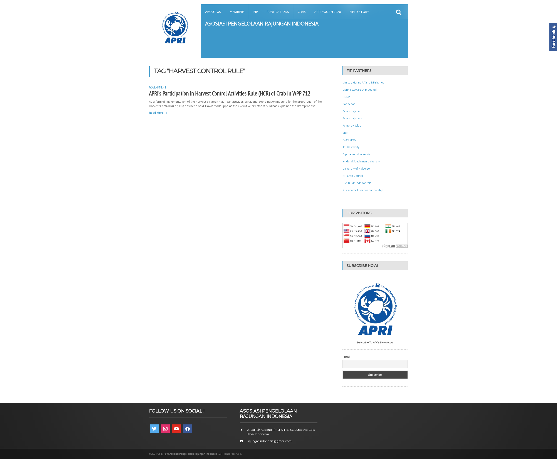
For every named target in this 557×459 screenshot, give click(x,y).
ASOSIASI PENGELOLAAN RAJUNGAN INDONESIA (262, 23)
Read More (156, 112)
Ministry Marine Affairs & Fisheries (363, 82)
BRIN (345, 133)
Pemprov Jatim (351, 111)
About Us (213, 12)
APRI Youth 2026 (327, 12)
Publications (278, 12)
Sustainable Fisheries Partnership (362, 190)
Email (346, 357)
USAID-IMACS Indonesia (356, 183)
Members (237, 12)
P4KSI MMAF (349, 140)
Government (157, 87)
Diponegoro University (356, 154)
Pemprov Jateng (352, 118)
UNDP (346, 97)
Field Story (359, 12)
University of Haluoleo (356, 168)
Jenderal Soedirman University (361, 161)
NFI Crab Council (352, 176)
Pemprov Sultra (351, 125)
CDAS (302, 12)
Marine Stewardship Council (359, 90)
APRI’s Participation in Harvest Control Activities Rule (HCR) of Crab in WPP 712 (229, 93)
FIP (255, 12)
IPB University (350, 147)
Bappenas (348, 104)
